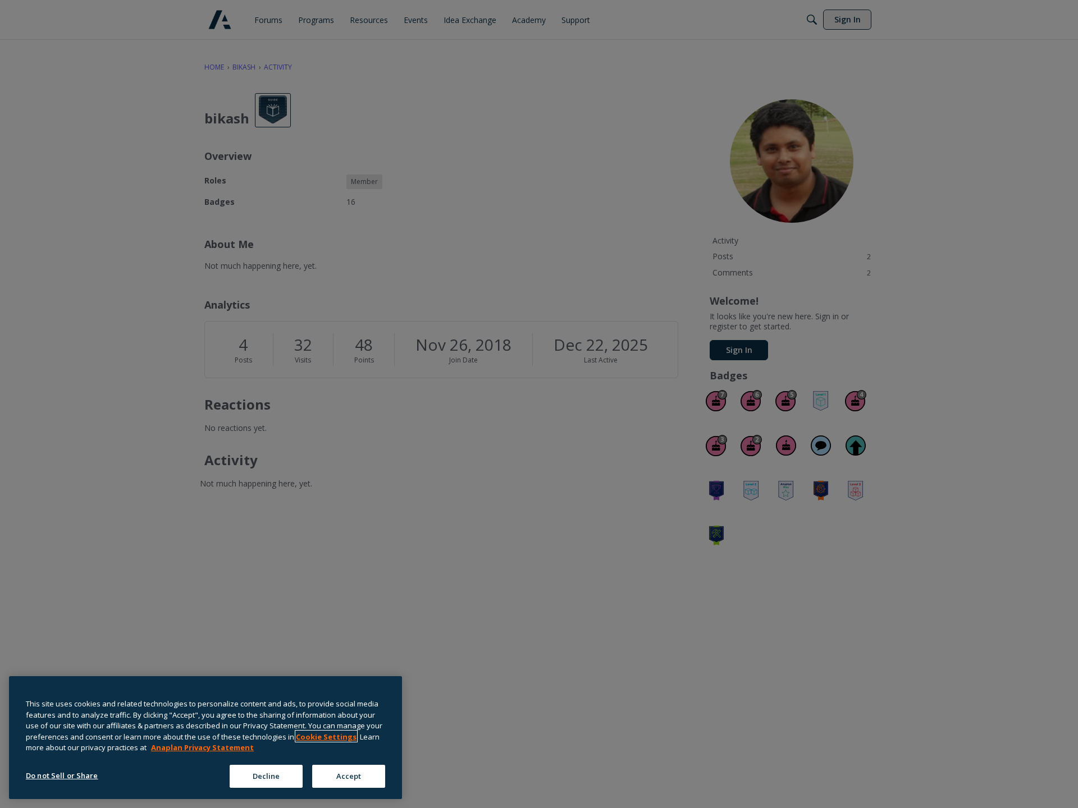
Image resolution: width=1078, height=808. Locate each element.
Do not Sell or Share (62, 775)
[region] (205, 737)
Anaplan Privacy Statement (202, 747)
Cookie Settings (326, 736)
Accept (349, 775)
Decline (266, 775)
